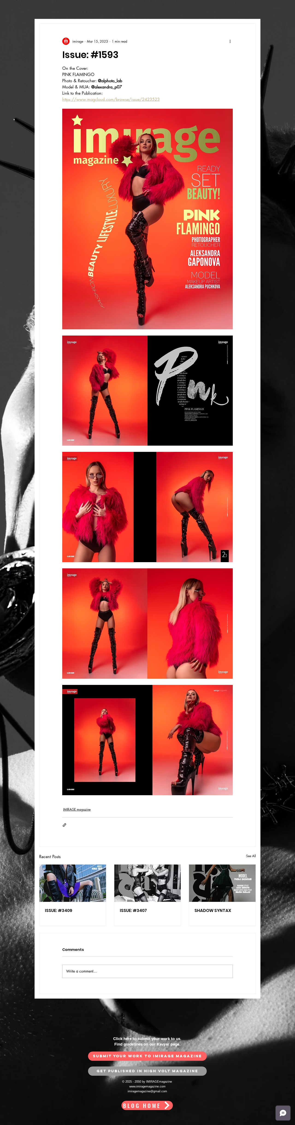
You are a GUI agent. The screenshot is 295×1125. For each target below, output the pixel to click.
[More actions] (230, 41)
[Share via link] (64, 825)
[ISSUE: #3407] (147, 883)
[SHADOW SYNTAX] (222, 883)
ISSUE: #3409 (58, 910)
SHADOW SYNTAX (213, 910)
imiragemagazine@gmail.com (147, 1091)
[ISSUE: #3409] (72, 883)
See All (251, 856)
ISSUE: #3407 (133, 910)
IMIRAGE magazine (77, 809)
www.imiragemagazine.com (147, 1086)
